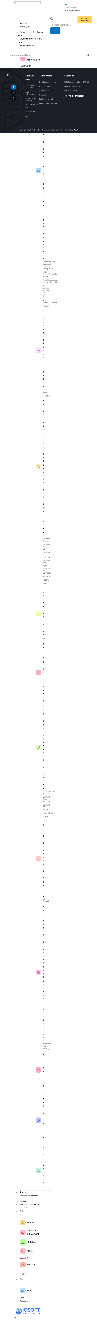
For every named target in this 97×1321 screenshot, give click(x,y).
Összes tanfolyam (44, 613)
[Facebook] (13, 87)
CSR (22, 1298)
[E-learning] (38, 1170)
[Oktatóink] (23, 1242)
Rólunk (23, 1201)
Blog (22, 1279)
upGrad (23, 1258)
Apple (23, 1192)
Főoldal (23, 23)
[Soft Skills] (38, 1070)
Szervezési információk (29, 1204)
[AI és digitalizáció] (38, 1120)
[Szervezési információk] (23, 1232)
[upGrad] (23, 1264)
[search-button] (55, 30)
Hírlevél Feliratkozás (74, 96)
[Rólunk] (23, 1222)
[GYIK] (23, 1251)
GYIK (22, 1211)
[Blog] (23, 1290)
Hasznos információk (28, 1196)
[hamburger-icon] (15, 23)
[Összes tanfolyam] (38, 613)
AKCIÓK (23, 27)
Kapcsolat (24, 1301)
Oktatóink (24, 1208)
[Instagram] (13, 97)
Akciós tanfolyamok (44, 672)
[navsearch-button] (51, 19)
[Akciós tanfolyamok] (38, 672)
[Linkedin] (13, 92)
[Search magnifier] (88, 55)
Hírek (22, 1274)
